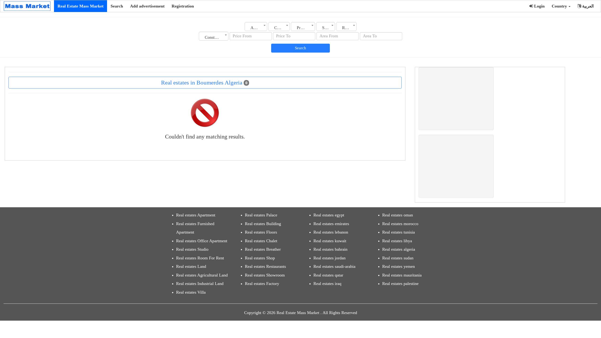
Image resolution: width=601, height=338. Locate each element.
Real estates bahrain (330, 249)
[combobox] (256, 26)
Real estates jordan (329, 258)
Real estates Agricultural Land (202, 275)
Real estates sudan (397, 258)
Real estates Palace (261, 215)
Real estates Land (191, 266)
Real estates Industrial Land (199, 283)
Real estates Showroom (265, 275)
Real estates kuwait (329, 240)
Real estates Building (263, 223)
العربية (587, 6)
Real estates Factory (262, 283)
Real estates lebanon (330, 232)
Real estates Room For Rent (200, 258)
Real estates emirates (331, 223)
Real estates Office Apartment (201, 240)
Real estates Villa (191, 292)
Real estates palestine (400, 283)
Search (117, 6)
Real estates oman (397, 215)
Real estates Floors (261, 232)
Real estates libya (397, 240)
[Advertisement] (456, 98)
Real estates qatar (328, 275)
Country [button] (560, 6)
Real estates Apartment (195, 215)
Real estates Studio (192, 249)
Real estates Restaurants (265, 266)
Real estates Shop (260, 258)
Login (539, 6)
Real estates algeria (398, 249)
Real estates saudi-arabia (334, 266)
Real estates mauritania (402, 275)
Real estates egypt (328, 215)
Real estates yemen (398, 266)
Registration (183, 6)
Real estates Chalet (261, 240)
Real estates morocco (400, 223)
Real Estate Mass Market (81, 6)
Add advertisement (147, 6)
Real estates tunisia (398, 232)
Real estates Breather (263, 249)
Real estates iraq (327, 283)
